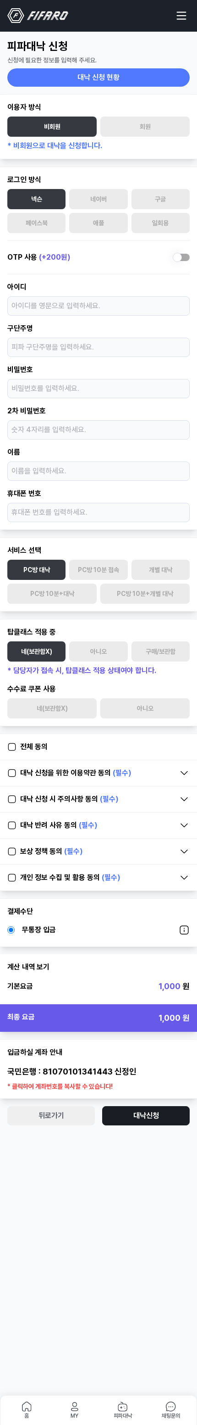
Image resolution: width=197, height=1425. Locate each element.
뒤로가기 (51, 1115)
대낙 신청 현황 (98, 77)
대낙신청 (146, 1115)
